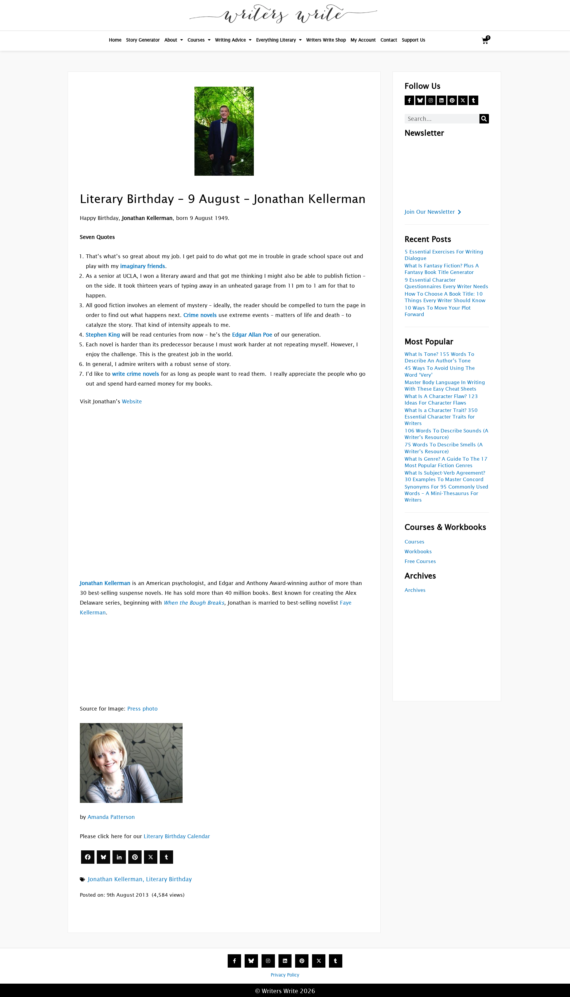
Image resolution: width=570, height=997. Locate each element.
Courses (196, 39)
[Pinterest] (135, 857)
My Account (363, 39)
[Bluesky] (103, 857)
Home (115, 39)
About (170, 39)
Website (132, 401)
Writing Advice (230, 39)
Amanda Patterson (111, 817)
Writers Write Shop (326, 39)
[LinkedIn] (119, 857)
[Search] (484, 118)
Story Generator (143, 39)
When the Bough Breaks (194, 603)
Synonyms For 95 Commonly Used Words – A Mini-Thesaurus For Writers (446, 493)
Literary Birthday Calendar (177, 836)
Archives (415, 590)
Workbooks (418, 551)
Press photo (142, 709)
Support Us (413, 39)
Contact (389, 39)
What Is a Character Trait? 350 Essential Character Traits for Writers (441, 417)
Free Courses (420, 561)
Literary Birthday (169, 879)
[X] (151, 857)
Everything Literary (276, 39)
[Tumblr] (166, 857)
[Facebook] (88, 857)
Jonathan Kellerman (115, 879)
